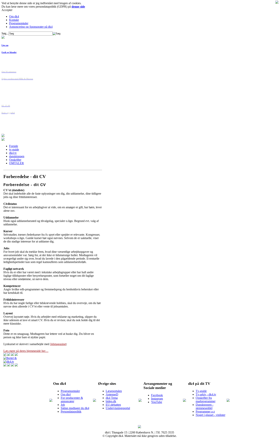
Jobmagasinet (58, 344)
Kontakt (14, 19)
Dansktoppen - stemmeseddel (204, 406)
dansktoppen (16, 156)
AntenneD (112, 394)
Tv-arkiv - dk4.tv (206, 394)
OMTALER (16, 163)
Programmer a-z (205, 411)
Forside (13, 146)
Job (63, 404)
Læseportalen (114, 391)
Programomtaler (18, 23)
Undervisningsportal (118, 408)
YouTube (156, 402)
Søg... (5, 33)
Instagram (157, 398)
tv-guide (14, 149)
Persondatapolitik (71, 411)
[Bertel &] (10, 358)
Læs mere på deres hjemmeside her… (25, 351)
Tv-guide (201, 391)
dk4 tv (13, 152)
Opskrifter (15, 159)
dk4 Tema (112, 397)
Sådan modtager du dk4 (75, 408)
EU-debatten (113, 404)
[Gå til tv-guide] (3, 139)
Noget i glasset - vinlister (210, 415)
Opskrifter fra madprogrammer (205, 399)
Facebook (157, 395)
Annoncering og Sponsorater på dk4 (31, 26)
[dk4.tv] (8, 361)
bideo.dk (111, 401)
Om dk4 (14, 16)
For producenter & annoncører (72, 399)
